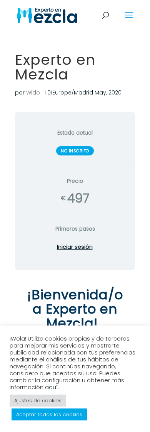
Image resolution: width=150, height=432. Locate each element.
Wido (33, 92)
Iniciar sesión (75, 247)
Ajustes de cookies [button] (38, 400)
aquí (51, 387)
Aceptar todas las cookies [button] (49, 414)
